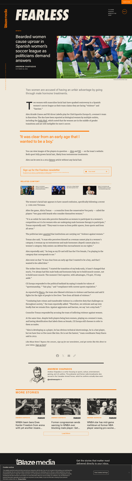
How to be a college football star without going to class (73, 187)
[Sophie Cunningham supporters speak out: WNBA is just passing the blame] (27, 190)
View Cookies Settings (101, 472)
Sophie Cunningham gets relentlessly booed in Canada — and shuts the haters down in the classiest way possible (104, 188)
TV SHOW (111, 9)
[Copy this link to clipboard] (74, 355)
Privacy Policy (40, 172)
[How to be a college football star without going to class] (58, 190)
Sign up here (40, 345)
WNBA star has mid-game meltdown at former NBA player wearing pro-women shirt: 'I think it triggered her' (101, 425)
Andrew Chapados (26, 67)
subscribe (126, 2)
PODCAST (111, 11)
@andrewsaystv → (55, 380)
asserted (47, 234)
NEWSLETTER (112, 13)
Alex (72, 151)
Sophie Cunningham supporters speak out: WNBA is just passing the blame (42, 188)
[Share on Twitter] (63, 355)
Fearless (41, 418)
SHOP (110, 15)
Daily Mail (42, 120)
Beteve (52, 160)
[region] (66, 473)
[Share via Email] (68, 355)
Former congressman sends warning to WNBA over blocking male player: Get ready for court (65, 425)
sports (18, 31)
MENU (124, 11)
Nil (79, 151)
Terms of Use (49, 172)
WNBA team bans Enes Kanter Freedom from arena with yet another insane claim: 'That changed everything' (30, 425)
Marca (41, 292)
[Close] (129, 473)
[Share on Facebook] (57, 355)
